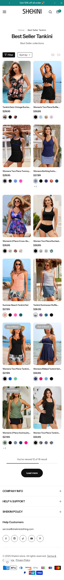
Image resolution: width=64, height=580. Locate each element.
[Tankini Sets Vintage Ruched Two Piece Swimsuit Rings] (17, 82)
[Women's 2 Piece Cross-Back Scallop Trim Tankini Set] (17, 216)
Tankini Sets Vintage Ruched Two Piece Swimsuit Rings (16, 107)
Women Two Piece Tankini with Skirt (45, 432)
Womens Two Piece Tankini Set (16, 369)
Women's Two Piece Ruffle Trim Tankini (45, 107)
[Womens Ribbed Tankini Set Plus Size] (47, 344)
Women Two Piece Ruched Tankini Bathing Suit (46, 241)
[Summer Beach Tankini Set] (17, 280)
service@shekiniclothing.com (18, 529)
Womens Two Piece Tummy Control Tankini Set (16, 171)
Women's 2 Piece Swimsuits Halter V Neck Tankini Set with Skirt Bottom (16, 432)
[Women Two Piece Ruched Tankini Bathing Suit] (47, 216)
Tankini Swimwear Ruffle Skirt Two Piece (45, 305)
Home (21, 30)
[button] (9, 2)
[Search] (50, 12)
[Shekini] (32, 12)
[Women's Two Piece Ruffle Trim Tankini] (47, 82)
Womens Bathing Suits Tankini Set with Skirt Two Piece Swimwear (45, 171)
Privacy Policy (23, 560)
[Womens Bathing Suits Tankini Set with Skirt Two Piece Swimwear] (47, 146)
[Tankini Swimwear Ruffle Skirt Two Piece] (47, 280)
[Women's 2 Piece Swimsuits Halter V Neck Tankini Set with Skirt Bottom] (17, 407)
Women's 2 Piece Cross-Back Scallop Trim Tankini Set (17, 241)
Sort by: (23, 54)
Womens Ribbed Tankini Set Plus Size (46, 369)
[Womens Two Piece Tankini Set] (17, 344)
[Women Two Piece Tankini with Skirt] (47, 407)
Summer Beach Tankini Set (16, 305)
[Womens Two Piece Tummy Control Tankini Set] (17, 146)
